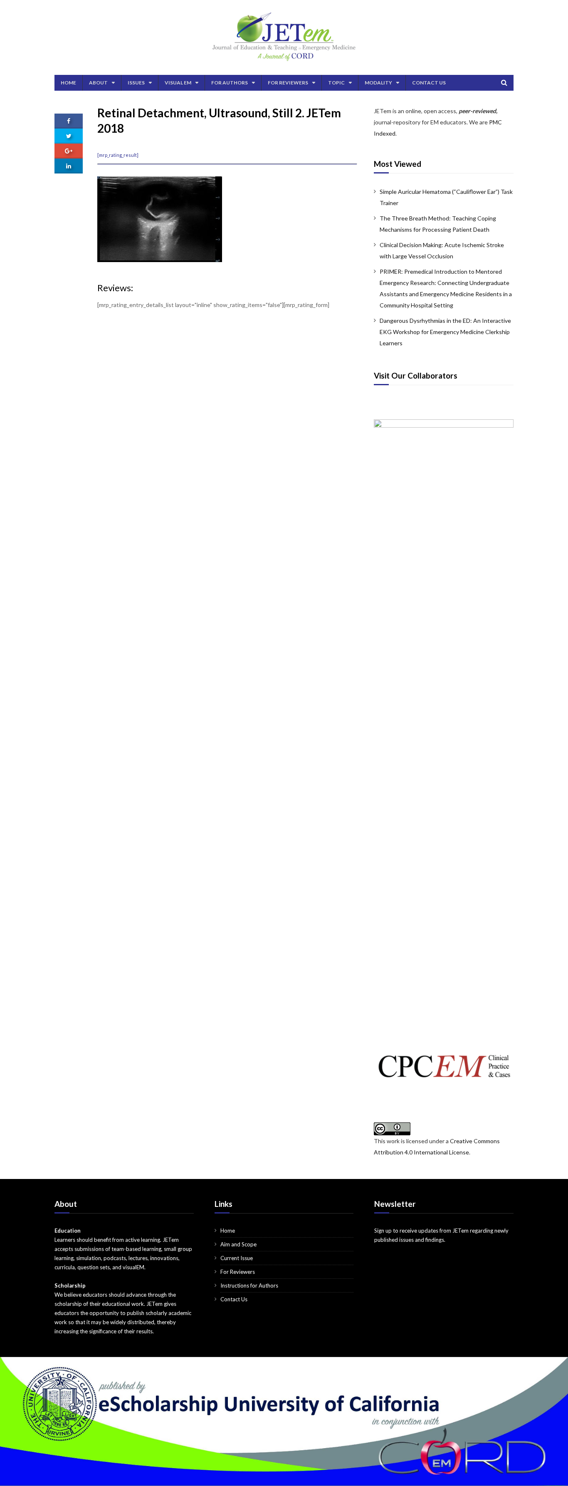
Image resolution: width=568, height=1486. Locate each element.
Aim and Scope (238, 1244)
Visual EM (178, 82)
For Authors (229, 82)
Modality (378, 82)
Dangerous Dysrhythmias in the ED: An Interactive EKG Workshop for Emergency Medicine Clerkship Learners (445, 332)
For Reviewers (288, 82)
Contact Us (429, 82)
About (98, 82)
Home (68, 82)
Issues (136, 82)
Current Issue (236, 1258)
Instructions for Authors (249, 1285)
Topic (336, 82)
